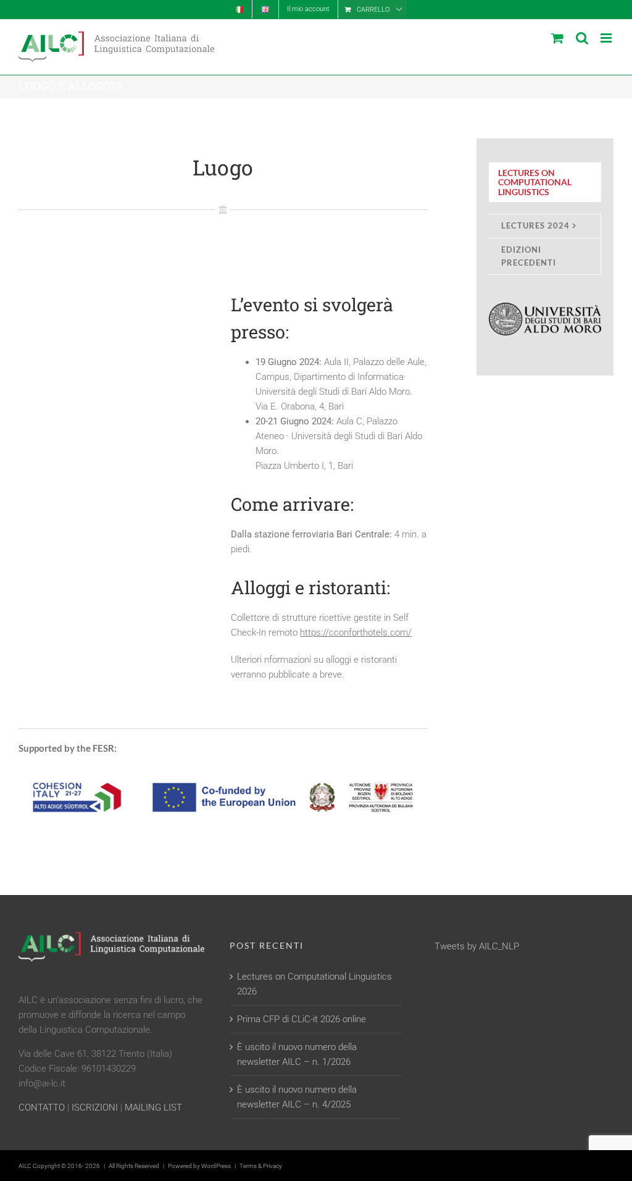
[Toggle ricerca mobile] (582, 38)
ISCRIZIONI (95, 1107)
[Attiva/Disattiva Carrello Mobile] (557, 38)
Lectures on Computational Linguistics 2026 (314, 984)
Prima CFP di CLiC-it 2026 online (301, 1019)
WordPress (216, 1165)
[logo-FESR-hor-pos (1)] (223, 772)
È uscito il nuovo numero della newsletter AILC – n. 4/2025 (297, 1097)
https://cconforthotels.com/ (356, 632)
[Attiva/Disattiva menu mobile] (607, 38)
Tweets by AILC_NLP (476, 946)
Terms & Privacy (260, 1165)
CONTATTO (42, 1107)
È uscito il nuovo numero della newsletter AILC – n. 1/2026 (297, 1054)
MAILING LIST (153, 1107)
